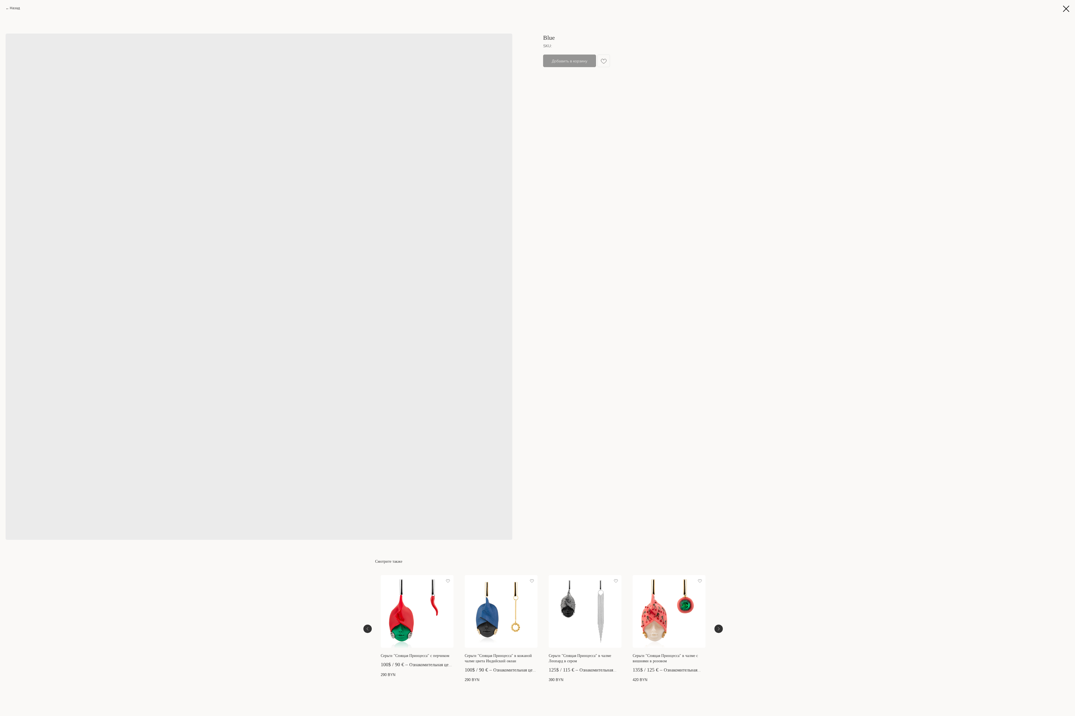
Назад (15, 8)
